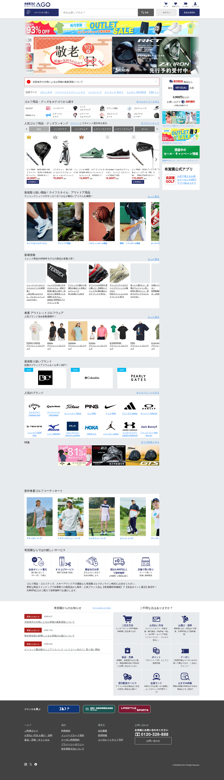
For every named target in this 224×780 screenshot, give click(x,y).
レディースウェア (123, 129)
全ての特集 (150, 442)
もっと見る (153, 196)
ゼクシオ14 (46, 92)
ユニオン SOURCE (136, 92)
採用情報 (102, 735)
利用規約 (65, 730)
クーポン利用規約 (70, 739)
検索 (146, 12)
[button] (29, 55)
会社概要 (102, 730)
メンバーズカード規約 (72, 735)
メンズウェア (81, 129)
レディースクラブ (102, 129)
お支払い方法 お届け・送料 (38, 735)
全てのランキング (150, 123)
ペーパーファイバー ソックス (70, 92)
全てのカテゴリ (147, 101)
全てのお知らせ (102, 607)
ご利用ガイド (31, 730)
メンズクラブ (60, 129)
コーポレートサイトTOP (110, 739)
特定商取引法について (72, 748)
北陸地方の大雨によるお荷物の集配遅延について (58, 81)
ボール (144, 129)
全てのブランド (147, 392)
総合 (39, 129)
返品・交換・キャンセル (37, 739)
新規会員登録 (189, 12)
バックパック (95, 92)
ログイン (166, 12)
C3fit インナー (156, 92)
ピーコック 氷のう (114, 92)
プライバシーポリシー (72, 744)
